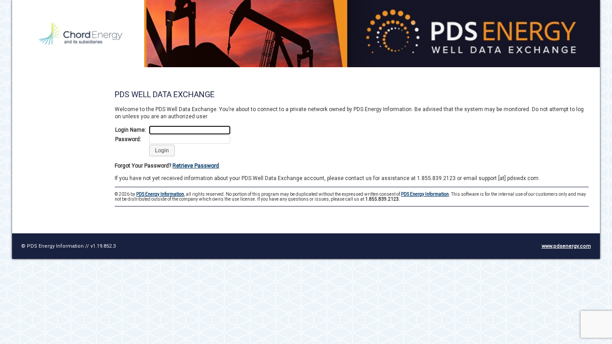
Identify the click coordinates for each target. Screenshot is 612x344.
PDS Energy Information (160, 194)
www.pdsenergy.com (566, 246)
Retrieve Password (195, 166)
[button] (162, 150)
